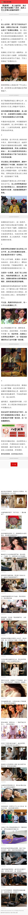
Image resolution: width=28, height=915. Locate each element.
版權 (17, 912)
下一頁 (14, 464)
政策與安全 (7, 912)
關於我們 (3, 912)
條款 (12, 912)
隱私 (14, 912)
